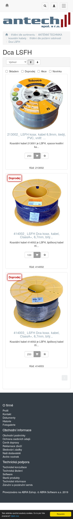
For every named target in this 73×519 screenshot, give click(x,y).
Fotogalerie (9, 424)
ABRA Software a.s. (51, 492)
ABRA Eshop (29, 492)
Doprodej (30, 71)
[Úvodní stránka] (6, 34)
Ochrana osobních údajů (16, 439)
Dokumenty (9, 417)
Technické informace (14, 481)
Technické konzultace (15, 467)
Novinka (57, 71)
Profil (5, 410)
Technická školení (13, 470)
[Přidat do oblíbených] (44, 156)
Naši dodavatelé (12, 453)
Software (8, 474)
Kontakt (7, 414)
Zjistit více (15, 516)
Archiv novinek (11, 456)
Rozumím (60, 514)
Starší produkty (11, 477)
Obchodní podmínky (14, 435)
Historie (7, 421)
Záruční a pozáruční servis (18, 485)
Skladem (14, 71)
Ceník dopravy (11, 442)
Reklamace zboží (12, 446)
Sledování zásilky (12, 449)
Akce (44, 71)
